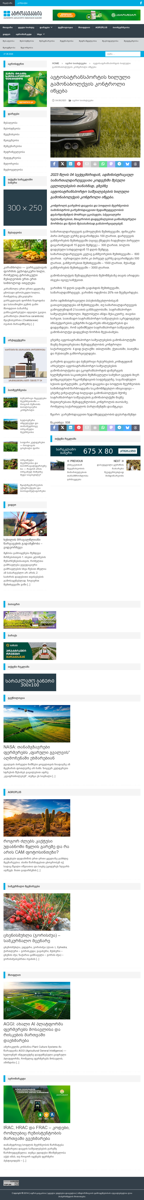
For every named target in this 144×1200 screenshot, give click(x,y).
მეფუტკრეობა (131, 41)
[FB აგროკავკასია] (141, 3)
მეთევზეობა (9, 48)
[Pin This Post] (79, 164)
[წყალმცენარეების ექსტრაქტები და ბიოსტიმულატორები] (11, 489)
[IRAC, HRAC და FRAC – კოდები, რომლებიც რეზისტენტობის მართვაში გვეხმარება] (37, 1104)
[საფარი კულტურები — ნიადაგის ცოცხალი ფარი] (11, 446)
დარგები (45, 27)
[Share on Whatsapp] (103, 164)
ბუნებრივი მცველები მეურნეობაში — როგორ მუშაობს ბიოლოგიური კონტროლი (33, 404)
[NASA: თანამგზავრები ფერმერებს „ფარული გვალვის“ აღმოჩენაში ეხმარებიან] (37, 724)
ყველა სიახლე (26, 27)
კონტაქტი (23, 3)
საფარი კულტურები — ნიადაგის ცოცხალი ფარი (32, 445)
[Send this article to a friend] (87, 164)
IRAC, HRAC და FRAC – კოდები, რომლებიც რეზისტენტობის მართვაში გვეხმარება (37, 1133)
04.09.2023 (60, 100)
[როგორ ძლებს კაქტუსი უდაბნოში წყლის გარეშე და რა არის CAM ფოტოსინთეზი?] (37, 818)
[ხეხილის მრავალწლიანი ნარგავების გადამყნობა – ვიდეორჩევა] (25, 524)
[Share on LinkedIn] (71, 164)
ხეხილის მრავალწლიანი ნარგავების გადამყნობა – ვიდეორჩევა (23, 543)
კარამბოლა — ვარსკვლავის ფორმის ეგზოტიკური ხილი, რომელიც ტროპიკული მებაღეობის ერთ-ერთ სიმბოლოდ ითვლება (25, 275)
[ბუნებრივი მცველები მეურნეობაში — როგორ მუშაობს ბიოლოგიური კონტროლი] (11, 402)
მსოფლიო (84, 27)
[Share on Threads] (136, 164)
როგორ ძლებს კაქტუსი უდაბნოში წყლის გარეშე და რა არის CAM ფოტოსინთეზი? (36, 846)
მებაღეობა (8, 41)
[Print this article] (95, 164)
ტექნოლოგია (65, 27)
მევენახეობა (66, 41)
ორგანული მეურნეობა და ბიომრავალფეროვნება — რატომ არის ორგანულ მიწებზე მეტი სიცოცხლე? (33, 467)
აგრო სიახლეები (82, 100)
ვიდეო (6, 34)
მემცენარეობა (47, 41)
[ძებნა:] (122, 53)
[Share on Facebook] (54, 164)
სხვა (39, 34)
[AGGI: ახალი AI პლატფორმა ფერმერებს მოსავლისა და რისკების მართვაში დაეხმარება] (37, 1000)
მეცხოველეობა (110, 41)
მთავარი (8, 27)
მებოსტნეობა (27, 41)
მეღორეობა (27, 48)
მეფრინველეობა (88, 41)
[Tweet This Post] (62, 164)
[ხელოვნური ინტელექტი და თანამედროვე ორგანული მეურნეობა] (11, 424)
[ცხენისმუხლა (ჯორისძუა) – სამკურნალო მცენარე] (37, 912)
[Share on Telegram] (119, 164)
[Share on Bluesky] (127, 164)
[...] (32, 324)
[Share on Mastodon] (111, 164)
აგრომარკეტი (24, 34)
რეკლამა (7, 3)
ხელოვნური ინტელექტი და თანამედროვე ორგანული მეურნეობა (29, 426)
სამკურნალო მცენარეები (24, 886)
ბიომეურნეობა (121, 27)
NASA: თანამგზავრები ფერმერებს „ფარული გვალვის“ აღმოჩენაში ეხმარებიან (37, 752)
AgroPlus (101, 27)
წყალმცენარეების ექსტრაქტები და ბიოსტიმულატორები (33, 488)
